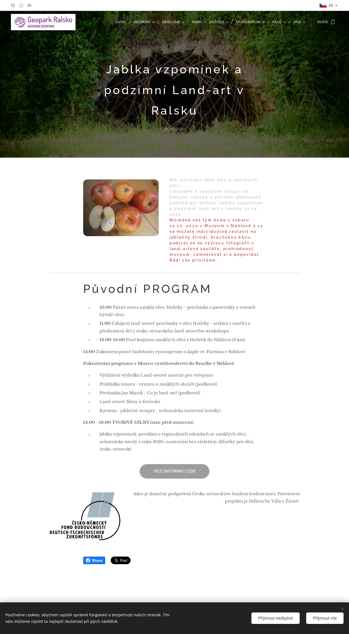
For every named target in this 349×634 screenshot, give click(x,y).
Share (97, 560)
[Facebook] (13, 5)
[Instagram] (21, 5)
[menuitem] (122, 22)
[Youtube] (29, 5)
